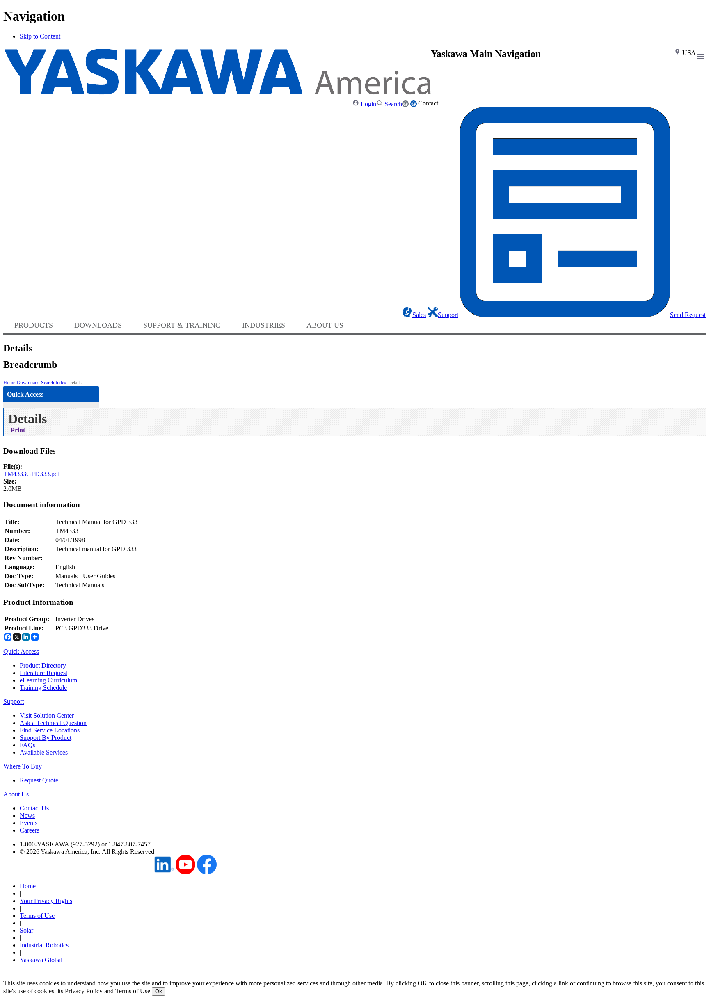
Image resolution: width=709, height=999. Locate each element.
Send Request (688, 314)
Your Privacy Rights (46, 900)
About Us (16, 794)
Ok (158, 991)
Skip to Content (40, 36)
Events (28, 822)
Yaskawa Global (41, 959)
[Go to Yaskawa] (217, 92)
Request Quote (39, 780)
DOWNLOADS (98, 325)
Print (18, 430)
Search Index (53, 382)
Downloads (28, 382)
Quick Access (21, 651)
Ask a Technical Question (53, 722)
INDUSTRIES (263, 325)
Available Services (44, 752)
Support (448, 314)
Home (9, 382)
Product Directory (43, 665)
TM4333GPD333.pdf (31, 473)
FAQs (27, 744)
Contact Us (34, 808)
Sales (419, 314)
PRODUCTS (33, 325)
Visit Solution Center (47, 715)
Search (392, 103)
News (27, 815)
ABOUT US (324, 325)
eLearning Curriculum (48, 680)
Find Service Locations (50, 730)
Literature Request (43, 672)
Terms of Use (37, 915)
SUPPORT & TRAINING (182, 325)
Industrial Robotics (44, 945)
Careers (29, 830)
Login (367, 103)
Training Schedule (43, 687)
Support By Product (45, 737)
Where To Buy (22, 766)
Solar (26, 930)
